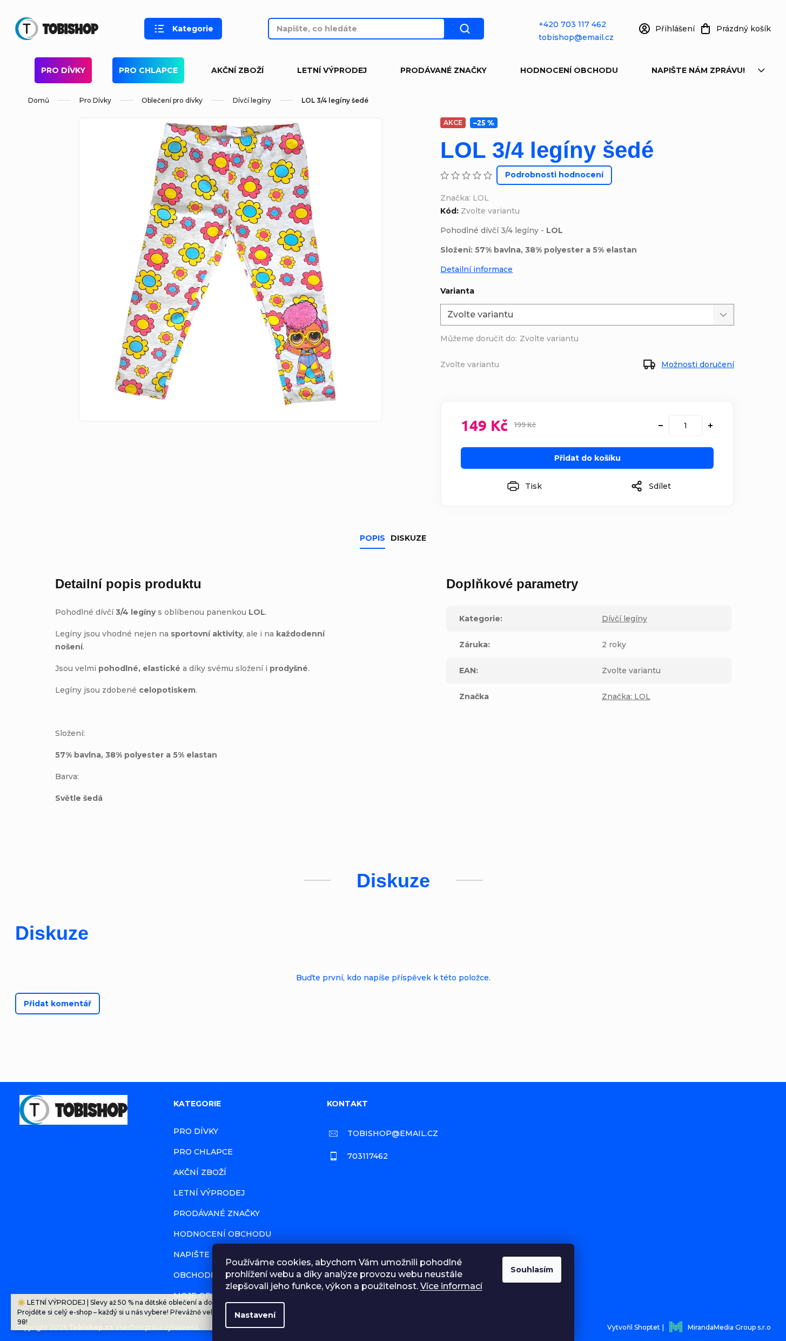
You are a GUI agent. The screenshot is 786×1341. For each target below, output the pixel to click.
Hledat (464, 28)
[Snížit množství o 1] (660, 425)
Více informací (451, 1286)
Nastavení (255, 1315)
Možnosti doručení (697, 364)
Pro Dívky (63, 70)
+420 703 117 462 (572, 24)
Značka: (464, 198)
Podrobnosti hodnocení (554, 175)
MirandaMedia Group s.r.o (729, 1327)
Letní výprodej (332, 70)
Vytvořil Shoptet (633, 1327)
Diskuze (408, 538)
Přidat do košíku (587, 458)
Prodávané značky (443, 70)
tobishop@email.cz (576, 37)
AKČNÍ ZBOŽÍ (237, 70)
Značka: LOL (626, 696)
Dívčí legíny (624, 618)
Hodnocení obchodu (569, 70)
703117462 (367, 1156)
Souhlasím (531, 1269)
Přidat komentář (57, 1003)
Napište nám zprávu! (698, 70)
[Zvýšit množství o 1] (710, 425)
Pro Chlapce (148, 70)
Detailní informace (476, 269)
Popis (372, 538)
